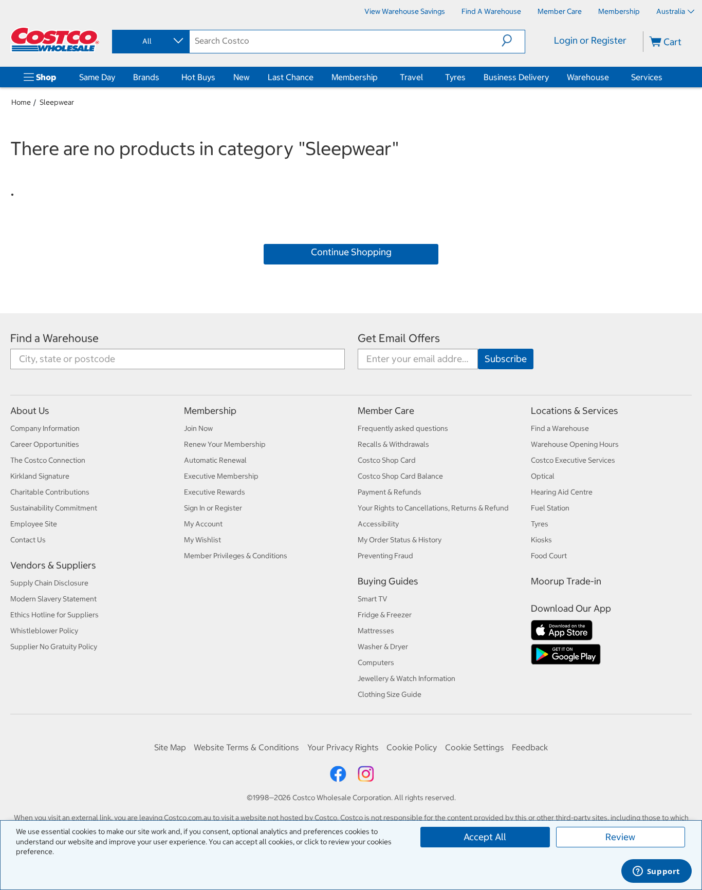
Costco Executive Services (573, 460)
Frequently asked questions (403, 428)
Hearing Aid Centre (562, 492)
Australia (670, 11)
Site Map (170, 747)
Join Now (198, 428)
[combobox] (150, 41)
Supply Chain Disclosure (49, 583)
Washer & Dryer (383, 646)
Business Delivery (516, 77)
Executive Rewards (214, 492)
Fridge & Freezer (385, 614)
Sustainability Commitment (53, 508)
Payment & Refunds (389, 492)
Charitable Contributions (49, 492)
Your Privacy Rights (343, 747)
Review (620, 837)
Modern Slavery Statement (53, 598)
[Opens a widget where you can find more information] (656, 872)
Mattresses (376, 630)
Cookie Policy (411, 747)
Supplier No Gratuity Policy (53, 646)
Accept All (485, 837)
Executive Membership (221, 476)
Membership (354, 77)
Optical (543, 476)
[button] (513, 40)
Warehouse (588, 77)
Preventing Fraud (385, 555)
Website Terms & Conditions (246, 747)
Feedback (530, 747)
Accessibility (378, 523)
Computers (376, 662)
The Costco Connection (47, 460)
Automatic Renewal (215, 460)
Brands (146, 77)
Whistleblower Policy (44, 630)
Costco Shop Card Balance (400, 476)
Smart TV (372, 598)
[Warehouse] (611, 77)
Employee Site (33, 523)
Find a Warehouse (54, 338)
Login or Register (590, 40)
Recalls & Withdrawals (393, 444)
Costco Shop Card (387, 460)
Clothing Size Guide (389, 694)
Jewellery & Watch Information (406, 678)
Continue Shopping (351, 252)
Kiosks (541, 539)
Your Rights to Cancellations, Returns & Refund (433, 508)
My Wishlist (202, 539)
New (241, 77)
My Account (203, 523)
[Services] (664, 77)
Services (646, 77)
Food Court (549, 555)
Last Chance (290, 77)
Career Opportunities (44, 444)
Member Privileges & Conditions (235, 555)
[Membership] (380, 77)
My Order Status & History (399, 539)
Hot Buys (198, 77)
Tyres (455, 77)
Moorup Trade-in (566, 581)
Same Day (97, 77)
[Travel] (425, 77)
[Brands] (161, 77)
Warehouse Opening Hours (575, 444)
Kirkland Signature (39, 476)
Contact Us (28, 539)
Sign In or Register (213, 508)
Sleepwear (57, 102)
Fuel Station (550, 508)
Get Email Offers (399, 338)
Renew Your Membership (225, 444)
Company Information (45, 428)
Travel (411, 77)
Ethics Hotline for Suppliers (54, 614)
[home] (55, 39)
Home (21, 102)
